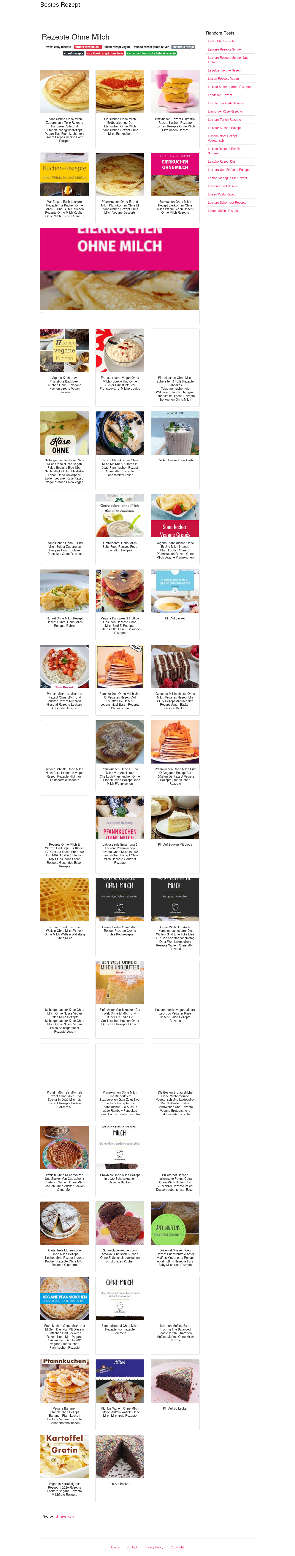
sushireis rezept (183, 47)
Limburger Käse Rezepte (225, 111)
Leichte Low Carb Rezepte (226, 103)
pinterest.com (65, 1516)
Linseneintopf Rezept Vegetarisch (222, 138)
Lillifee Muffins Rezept (223, 210)
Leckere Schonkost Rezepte (227, 202)
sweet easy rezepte (58, 47)
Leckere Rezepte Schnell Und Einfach (228, 59)
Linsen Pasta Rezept (222, 194)
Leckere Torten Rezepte (224, 119)
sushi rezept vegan (117, 47)
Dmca (115, 1547)
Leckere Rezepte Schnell (225, 49)
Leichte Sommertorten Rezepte (229, 86)
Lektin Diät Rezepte (221, 41)
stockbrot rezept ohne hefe (105, 53)
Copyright (177, 1547)
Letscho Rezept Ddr (221, 161)
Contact (132, 1547)
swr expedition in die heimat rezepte (151, 53)
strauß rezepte (73, 53)
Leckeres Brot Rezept (223, 186)
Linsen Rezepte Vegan (223, 78)
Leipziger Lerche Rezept (224, 70)
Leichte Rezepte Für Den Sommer (225, 150)
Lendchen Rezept (220, 95)
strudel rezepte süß (87, 47)
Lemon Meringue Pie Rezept (227, 178)
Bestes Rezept (60, 4)
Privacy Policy (153, 1547)
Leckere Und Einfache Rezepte (229, 169)
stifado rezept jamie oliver (151, 47)
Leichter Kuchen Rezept (224, 127)
